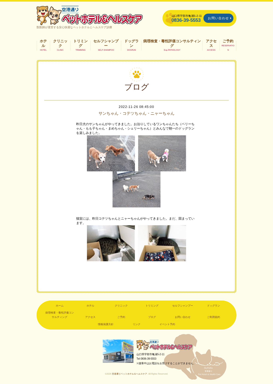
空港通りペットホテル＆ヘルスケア (164, 345)
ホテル (43, 43)
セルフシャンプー (106, 43)
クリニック (60, 43)
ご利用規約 (213, 317)
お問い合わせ (218, 18)
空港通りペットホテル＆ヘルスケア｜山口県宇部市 (90, 15)
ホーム (60, 305)
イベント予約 (167, 324)
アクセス (211, 43)
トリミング (80, 43)
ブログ (152, 317)
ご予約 (228, 41)
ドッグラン (131, 43)
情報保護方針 (106, 324)
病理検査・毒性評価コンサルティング (172, 43)
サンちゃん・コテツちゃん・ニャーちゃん (136, 113)
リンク (136, 324)
